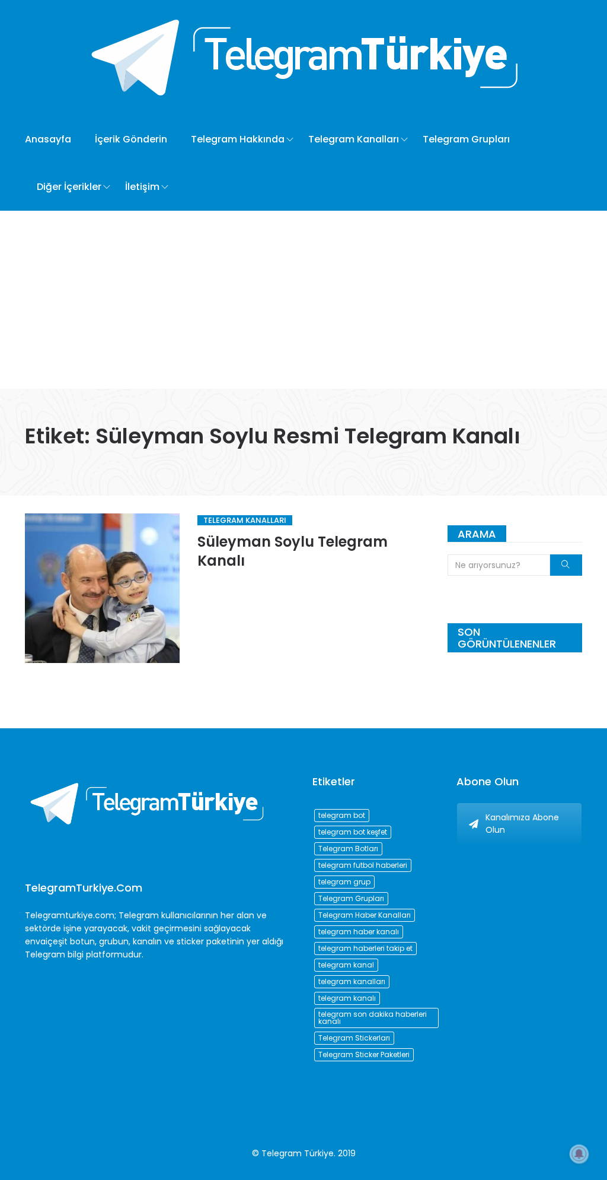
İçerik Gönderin (131, 139)
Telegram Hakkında (238, 139)
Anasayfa (48, 139)
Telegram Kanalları (353, 139)
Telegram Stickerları (354, 1038)
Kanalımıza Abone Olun (522, 823)
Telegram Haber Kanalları (364, 915)
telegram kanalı (347, 998)
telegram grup (344, 882)
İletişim (142, 187)
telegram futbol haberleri (362, 865)
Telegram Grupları (466, 139)
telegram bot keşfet (352, 832)
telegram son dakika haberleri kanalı (372, 1017)
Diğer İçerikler (69, 187)
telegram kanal (346, 965)
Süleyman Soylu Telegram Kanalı (292, 551)
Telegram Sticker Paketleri (364, 1054)
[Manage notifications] (579, 1153)
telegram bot (341, 815)
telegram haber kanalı (358, 932)
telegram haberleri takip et (365, 948)
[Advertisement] (303, 300)
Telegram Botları (348, 848)
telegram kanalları (351, 981)
